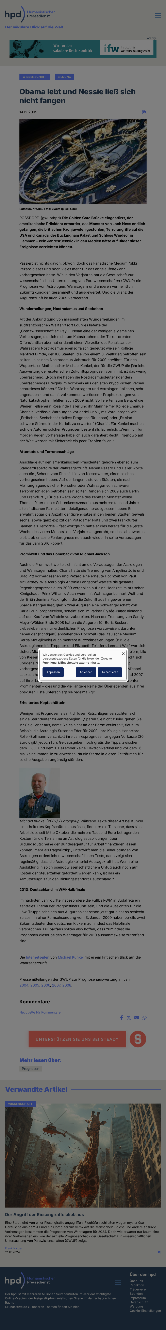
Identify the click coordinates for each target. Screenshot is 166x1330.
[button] (158, 18)
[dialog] (83, 665)
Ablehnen (86, 672)
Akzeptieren (110, 672)
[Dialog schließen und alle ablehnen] (123, 652)
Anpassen (53, 672)
